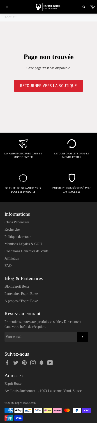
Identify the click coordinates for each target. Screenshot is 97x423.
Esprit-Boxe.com (25, 402)
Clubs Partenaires (17, 222)
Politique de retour (18, 237)
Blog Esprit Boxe (17, 286)
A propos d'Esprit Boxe (21, 301)
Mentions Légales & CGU (23, 244)
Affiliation (12, 258)
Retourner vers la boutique (48, 85)
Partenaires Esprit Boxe (21, 293)
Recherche (12, 229)
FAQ (8, 265)
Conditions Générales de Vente (26, 251)
